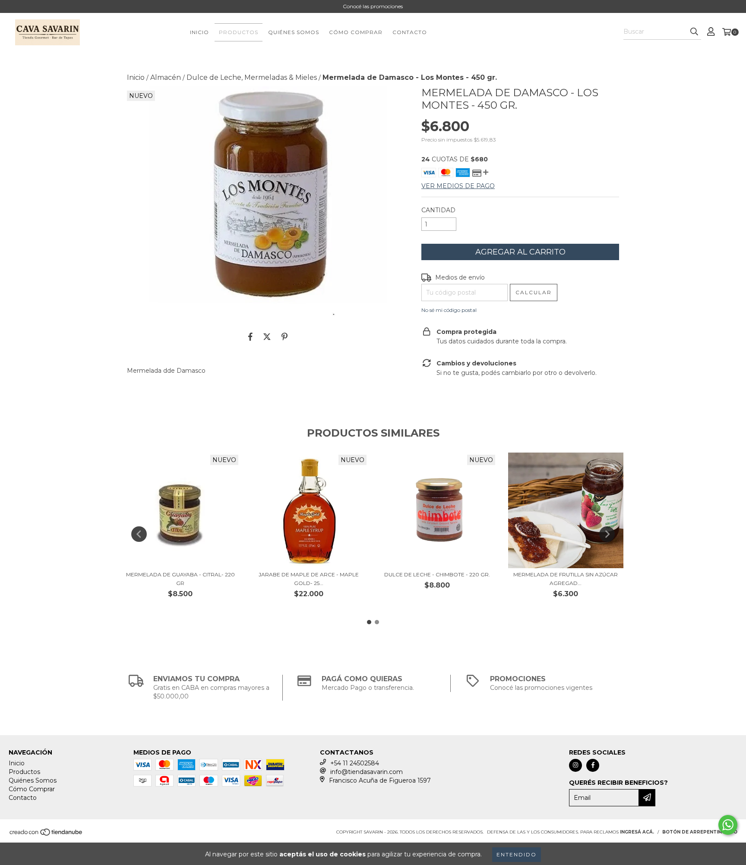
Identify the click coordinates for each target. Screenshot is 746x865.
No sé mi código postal (449, 310)
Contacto (409, 32)
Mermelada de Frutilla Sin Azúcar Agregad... (565, 578)
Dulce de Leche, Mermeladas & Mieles (251, 77)
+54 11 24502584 (354, 763)
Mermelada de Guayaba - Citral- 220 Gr (180, 578)
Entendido (516, 854)
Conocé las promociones (373, 6)
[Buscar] (694, 32)
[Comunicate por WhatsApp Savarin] (727, 825)
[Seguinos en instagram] (575, 765)
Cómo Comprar (355, 32)
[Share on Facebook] (250, 336)
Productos (238, 32)
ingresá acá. (637, 832)
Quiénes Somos (293, 32)
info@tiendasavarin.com (366, 772)
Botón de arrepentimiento (699, 832)
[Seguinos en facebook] (592, 765)
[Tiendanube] (46, 834)
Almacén (165, 77)
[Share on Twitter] (267, 336)
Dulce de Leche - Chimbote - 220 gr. (437, 574)
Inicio (199, 32)
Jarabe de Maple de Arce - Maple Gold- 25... (309, 578)
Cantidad (438, 210)
